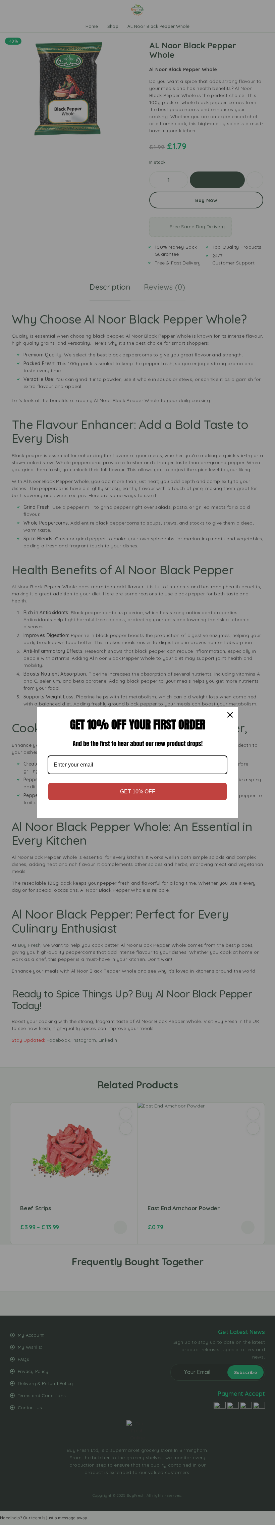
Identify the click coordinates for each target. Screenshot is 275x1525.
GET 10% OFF (137, 791)
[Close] (230, 715)
